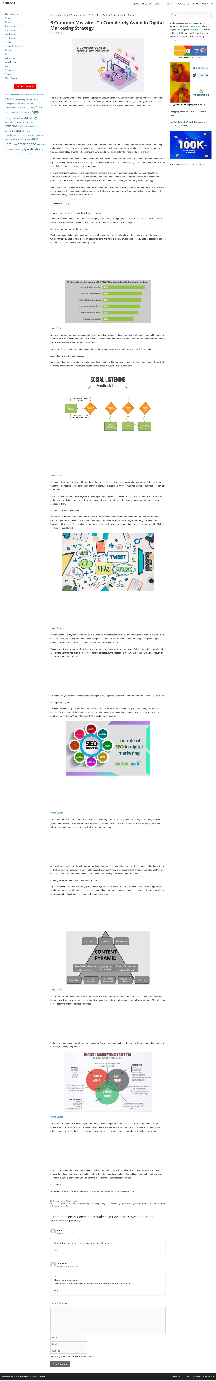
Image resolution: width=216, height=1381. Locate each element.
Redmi (15, 144)
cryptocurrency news (12, 122)
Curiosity (62, 15)
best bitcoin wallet (26, 95)
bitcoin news (32, 99)
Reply (56, 1250)
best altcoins (15, 94)
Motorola (27, 139)
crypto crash (8, 118)
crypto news (10, 125)
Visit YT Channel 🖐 (25, 86)
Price (8, 144)
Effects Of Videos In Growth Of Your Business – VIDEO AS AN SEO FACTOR (98, 1191)
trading (14, 154)
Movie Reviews (10, 62)
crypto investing (28, 122)
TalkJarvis (8, 3)
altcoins (7, 94)
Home (136, 4)
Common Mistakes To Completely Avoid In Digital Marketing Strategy (79, 1203)
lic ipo (6, 139)
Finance (7, 42)
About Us (147, 4)
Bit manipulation (11, 14)
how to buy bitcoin (11, 135)
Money (21, 139)
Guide (7, 54)
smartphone (27, 144)
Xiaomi (29, 154)
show (66, 204)
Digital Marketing (113, 1203)
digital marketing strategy (131, 1203)
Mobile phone (10, 58)
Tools (169, 4)
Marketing (13, 139)
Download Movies (12, 26)
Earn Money (9, 30)
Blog (157, 4)
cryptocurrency (25, 117)
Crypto (7, 18)
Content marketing (11, 112)
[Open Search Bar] (212, 4)
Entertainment (10, 34)
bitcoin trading (10, 107)
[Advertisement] (108, 126)
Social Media (41, 144)
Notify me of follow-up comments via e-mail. (75, 1356)
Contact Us (183, 4)
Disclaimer (197, 1376)
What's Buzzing (72, 1201)
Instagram (23, 135)
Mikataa (196, 26)
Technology (9, 74)
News (63, 1201)
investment (40, 135)
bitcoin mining (20, 100)
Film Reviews (10, 38)
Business (40, 107)
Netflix (34, 138)
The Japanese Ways (189, 29)
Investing (32, 135)
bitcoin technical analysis (24, 103)
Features (18, 130)
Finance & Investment (14, 46)
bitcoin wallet (21, 107)
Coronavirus (24, 112)
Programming (10, 70)
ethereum (7, 131)
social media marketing (13, 150)
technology (7, 154)
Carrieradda (200, 164)
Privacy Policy (200, 4)
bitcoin (9, 99)
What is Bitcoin (21, 154)
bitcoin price (9, 103)
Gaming (7, 50)
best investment (38, 95)
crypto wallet (22, 126)
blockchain (31, 107)
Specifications (33, 149)
